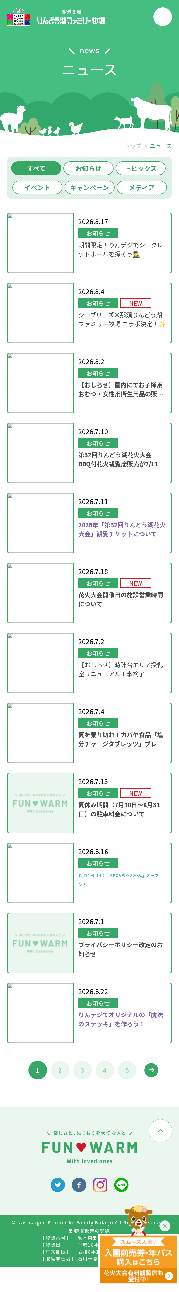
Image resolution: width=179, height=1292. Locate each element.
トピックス (140, 168)
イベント (37, 187)
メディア (142, 187)
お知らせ (88, 168)
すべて (36, 168)
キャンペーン (89, 187)
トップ (133, 146)
